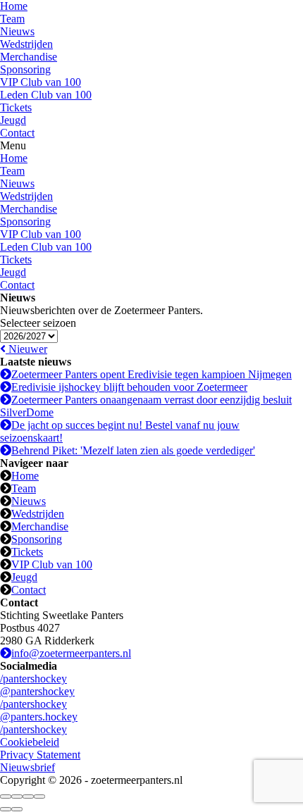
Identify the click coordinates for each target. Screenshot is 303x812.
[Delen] (17, 796)
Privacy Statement (40, 755)
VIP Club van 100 (40, 82)
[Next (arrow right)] (17, 809)
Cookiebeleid (29, 742)
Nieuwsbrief (27, 767)
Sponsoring (25, 69)
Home (13, 6)
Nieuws (17, 31)
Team (12, 19)
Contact (17, 133)
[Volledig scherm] (28, 796)
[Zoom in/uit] (39, 796)
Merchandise (28, 57)
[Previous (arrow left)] (5, 809)
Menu (13, 145)
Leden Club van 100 (46, 95)
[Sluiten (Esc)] (5, 796)
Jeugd (13, 120)
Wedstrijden (26, 44)
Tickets (16, 107)
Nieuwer (26, 349)
